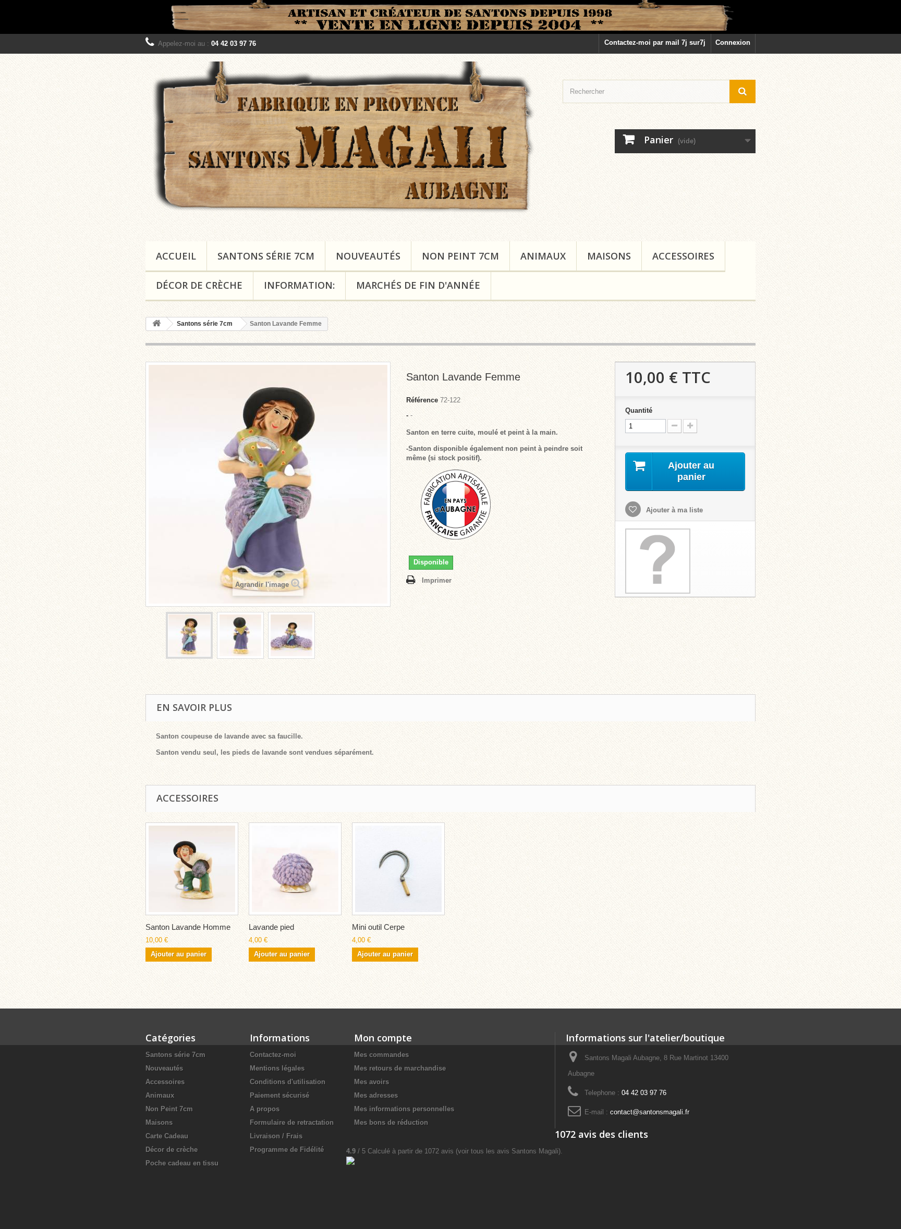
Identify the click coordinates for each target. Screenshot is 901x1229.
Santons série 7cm (265, 256)
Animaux (543, 256)
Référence (422, 400)
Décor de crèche (199, 285)
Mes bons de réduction (391, 1122)
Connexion (732, 42)
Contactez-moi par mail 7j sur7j (654, 42)
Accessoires (683, 256)
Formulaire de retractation (292, 1122)
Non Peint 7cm (460, 256)
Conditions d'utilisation (287, 1082)
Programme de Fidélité (287, 1149)
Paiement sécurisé (279, 1095)
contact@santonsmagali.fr (649, 1112)
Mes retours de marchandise (400, 1068)
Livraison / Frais (276, 1136)
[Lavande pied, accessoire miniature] (295, 868)
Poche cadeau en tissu (181, 1163)
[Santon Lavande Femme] (189, 635)
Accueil (176, 256)
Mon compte (383, 1037)
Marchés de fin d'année (418, 285)
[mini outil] (398, 868)
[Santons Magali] (346, 145)
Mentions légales (277, 1068)
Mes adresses (376, 1095)
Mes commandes (381, 1055)
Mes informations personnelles (404, 1109)
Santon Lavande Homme (187, 927)
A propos (264, 1109)
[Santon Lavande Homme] (191, 868)
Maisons (609, 256)
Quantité (638, 410)
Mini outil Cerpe (378, 927)
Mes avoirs (371, 1082)
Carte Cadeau (166, 1136)
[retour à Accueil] (156, 323)
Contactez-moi (273, 1055)
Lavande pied (271, 927)
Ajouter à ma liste (673, 510)
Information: (299, 285)
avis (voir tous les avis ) (492, 1151)
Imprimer (437, 580)
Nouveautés (368, 256)
